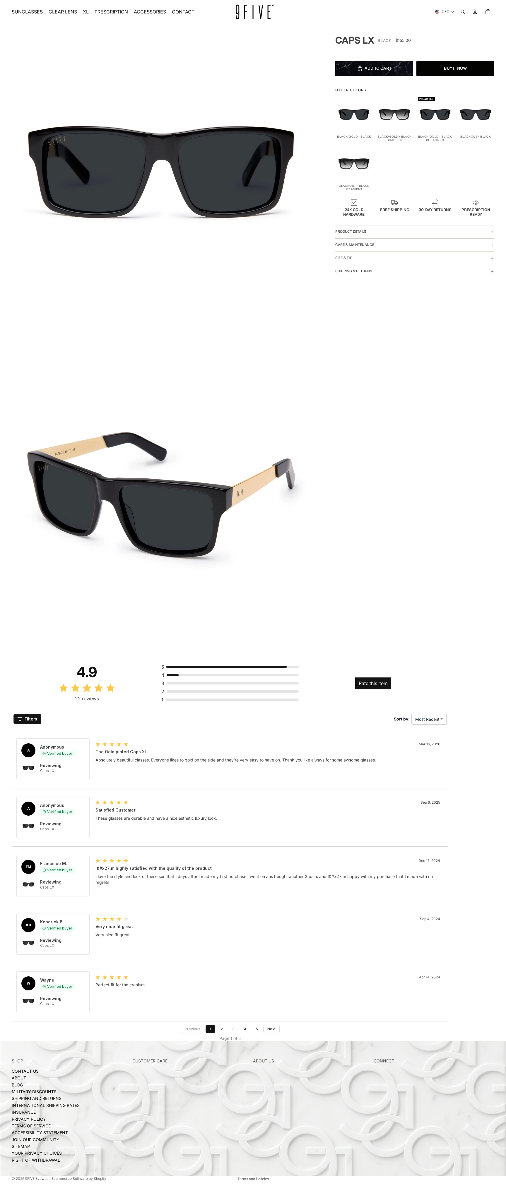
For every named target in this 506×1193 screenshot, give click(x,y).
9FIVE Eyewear (37, 1178)
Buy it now (455, 68)
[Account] (475, 11)
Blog (17, 1084)
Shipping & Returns (353, 271)
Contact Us (25, 1071)
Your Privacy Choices (37, 1153)
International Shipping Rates (46, 1105)
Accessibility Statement (40, 1132)
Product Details (350, 231)
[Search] (462, 11)
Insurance (24, 1112)
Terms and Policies (253, 1179)
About (19, 1077)
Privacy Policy (29, 1119)
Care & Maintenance (354, 244)
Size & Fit (343, 258)
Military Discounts (34, 1091)
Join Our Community (35, 1139)
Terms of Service (31, 1125)
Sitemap (21, 1146)
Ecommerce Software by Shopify (79, 1178)
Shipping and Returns (36, 1098)
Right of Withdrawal (36, 1160)
